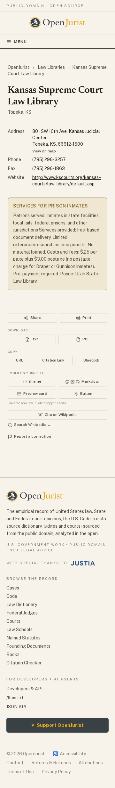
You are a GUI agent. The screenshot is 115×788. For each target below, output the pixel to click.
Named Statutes (23, 637)
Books (12, 654)
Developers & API (24, 688)
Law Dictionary (21, 604)
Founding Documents (28, 646)
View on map (44, 151)
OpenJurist (19, 67)
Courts (13, 621)
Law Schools (19, 629)
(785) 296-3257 (49, 159)
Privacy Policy (56, 771)
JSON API (16, 706)
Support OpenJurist (57, 725)
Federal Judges (22, 612)
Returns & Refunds (51, 762)
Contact (15, 762)
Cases (12, 587)
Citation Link (53, 360)
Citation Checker (24, 662)
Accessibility (69, 753)
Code (11, 596)
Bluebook (91, 360)
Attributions (91, 762)
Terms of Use (20, 771)
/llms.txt (15, 697)
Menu (20, 41)
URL (19, 360)
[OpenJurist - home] (57, 22)
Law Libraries (51, 67)
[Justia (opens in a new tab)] (83, 563)
